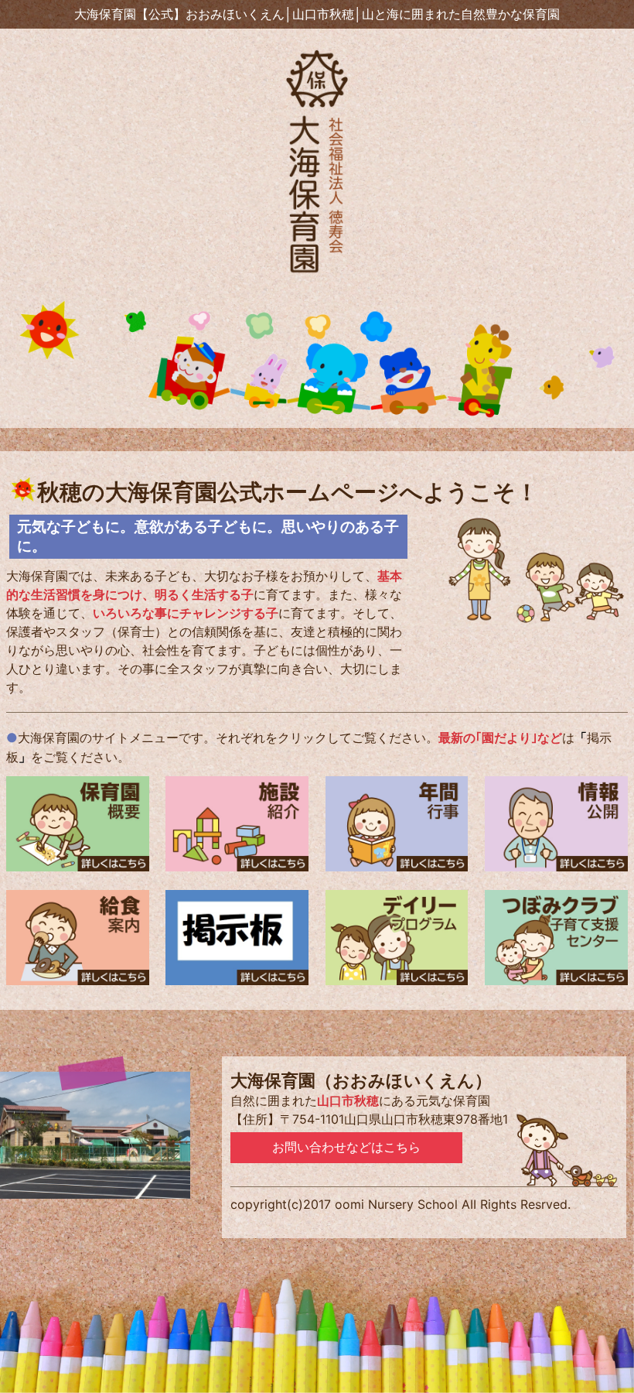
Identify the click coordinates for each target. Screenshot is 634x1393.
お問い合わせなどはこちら (346, 1147)
